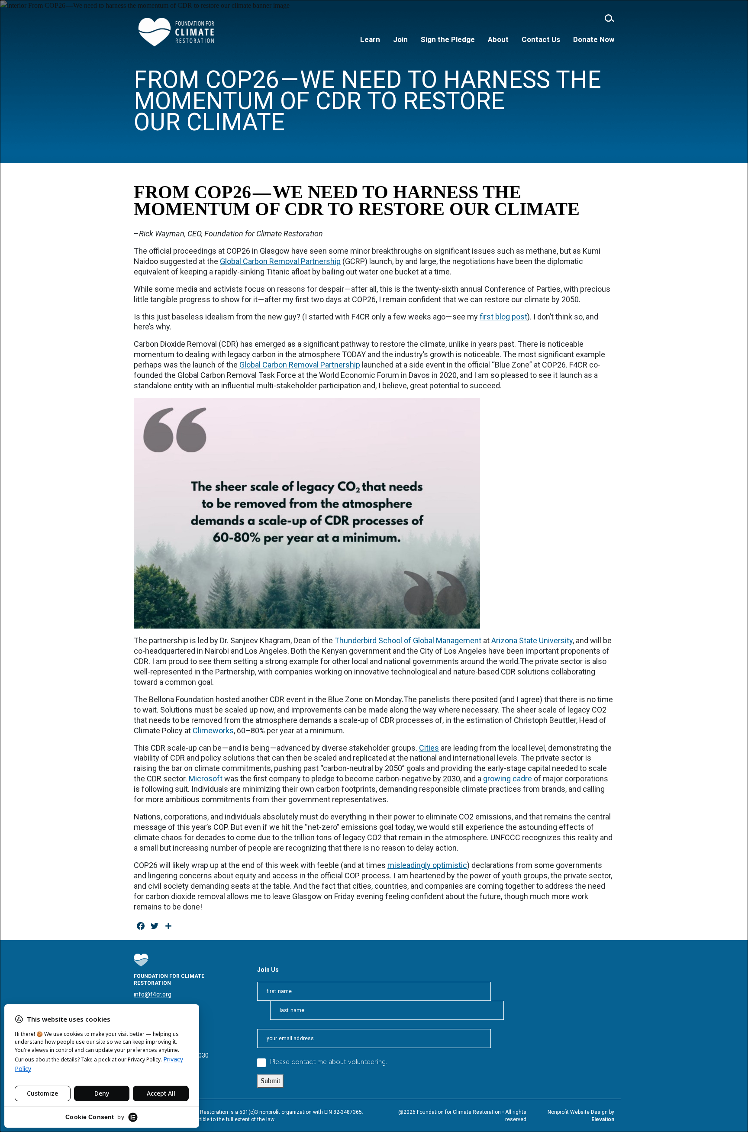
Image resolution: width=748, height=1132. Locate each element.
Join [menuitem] (400, 39)
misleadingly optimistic (427, 865)
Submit (270, 1080)
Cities (429, 747)
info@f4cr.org (152, 994)
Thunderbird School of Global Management (408, 640)
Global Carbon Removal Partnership (280, 261)
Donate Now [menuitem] (593, 39)
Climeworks (213, 730)
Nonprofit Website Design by (581, 1112)
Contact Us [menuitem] (541, 39)
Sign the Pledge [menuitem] (448, 39)
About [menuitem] (498, 39)
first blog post (503, 316)
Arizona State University (532, 640)
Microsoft (205, 778)
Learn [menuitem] (370, 39)
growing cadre (507, 778)
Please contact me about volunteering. (328, 1062)
